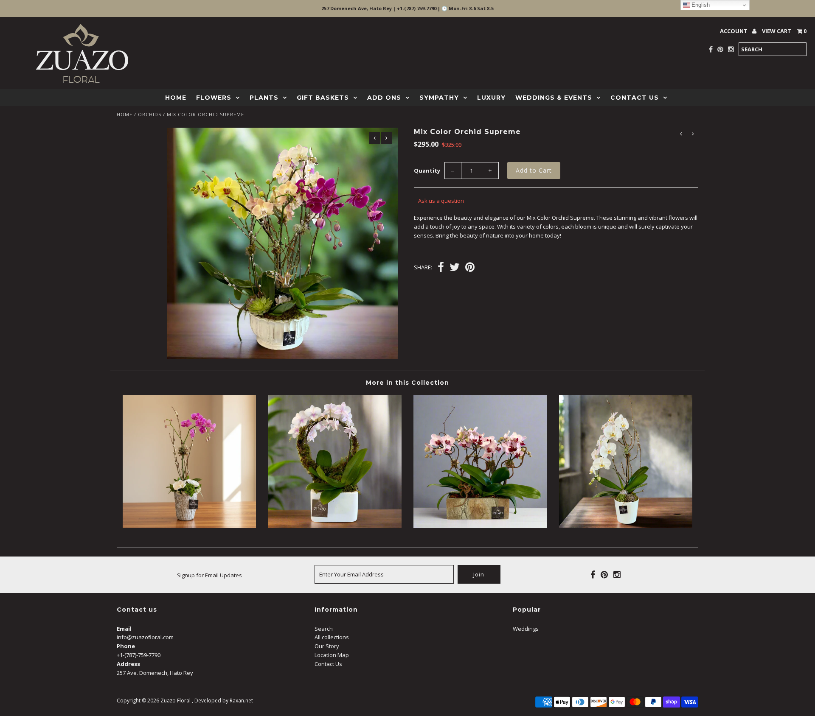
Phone (126, 646)
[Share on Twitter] (455, 268)
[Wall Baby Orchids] (480, 526)
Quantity (427, 170)
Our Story (327, 646)
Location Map (332, 655)
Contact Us (634, 97)
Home (175, 97)
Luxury (491, 97)
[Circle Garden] (335, 526)
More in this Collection (407, 382)
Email (124, 628)
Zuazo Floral (175, 700)
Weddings (526, 628)
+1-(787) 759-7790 (416, 8)
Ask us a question (441, 200)
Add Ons (384, 97)
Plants (264, 97)
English (700, 5)
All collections (332, 637)
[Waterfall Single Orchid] (625, 526)
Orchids (149, 114)
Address (128, 664)
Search (324, 628)
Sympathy (439, 97)
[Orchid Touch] (189, 526)
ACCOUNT (734, 31)
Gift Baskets (323, 97)
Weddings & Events (553, 97)
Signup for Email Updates (209, 575)
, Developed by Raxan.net (222, 700)
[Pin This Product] (470, 268)
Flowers (213, 97)
